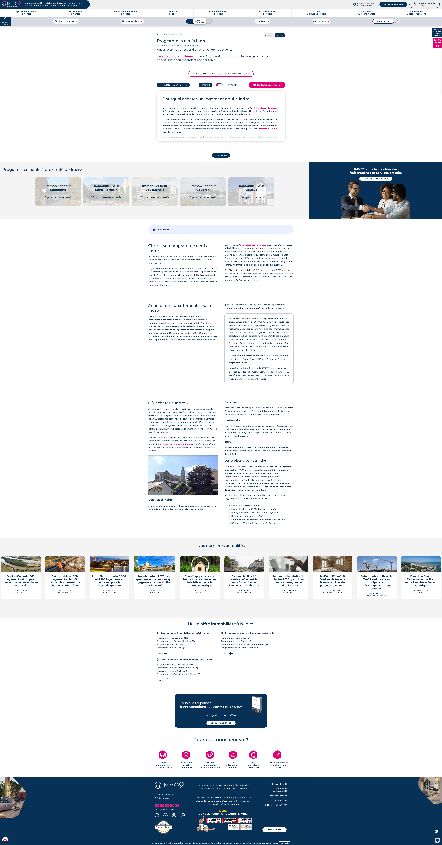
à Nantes (75, 12)
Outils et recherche (416, 12)
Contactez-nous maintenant (177, 56)
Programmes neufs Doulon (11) (236, 641)
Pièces (262, 21)
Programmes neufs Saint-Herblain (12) (176, 641)
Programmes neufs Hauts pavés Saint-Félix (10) (244, 644)
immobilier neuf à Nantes (253, 245)
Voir (161, 653)
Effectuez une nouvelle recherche (221, 73)
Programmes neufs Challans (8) (172, 671)
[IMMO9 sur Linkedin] (183, 815)
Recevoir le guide (221, 723)
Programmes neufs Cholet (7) (171, 644)
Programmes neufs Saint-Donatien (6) (240, 647)
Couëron (272, 108)
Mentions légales (278, 796)
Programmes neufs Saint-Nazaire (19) (175, 664)
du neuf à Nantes (366, 12)
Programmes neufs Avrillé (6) (171, 647)
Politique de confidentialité (280, 790)
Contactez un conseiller (267, 84)
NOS (437, 42)
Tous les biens (132, 21)
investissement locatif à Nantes (176, 444)
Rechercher (383, 21)
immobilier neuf (268, 129)
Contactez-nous (393, 4)
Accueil (159, 35)
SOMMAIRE (163, 229)
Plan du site (281, 800)
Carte (268, 35)
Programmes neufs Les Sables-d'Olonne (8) (178, 674)
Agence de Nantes (316, 12)
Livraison (321, 21)
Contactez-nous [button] (274, 830)
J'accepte (284, 843)
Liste (280, 35)
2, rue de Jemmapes (367, 4)
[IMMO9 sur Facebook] (157, 815)
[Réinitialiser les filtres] (397, 21)
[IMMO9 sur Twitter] (165, 815)
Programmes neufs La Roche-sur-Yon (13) (177, 667)
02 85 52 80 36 (167, 805)
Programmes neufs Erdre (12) (235, 638)
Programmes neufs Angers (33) (172, 638)
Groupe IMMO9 (279, 784)
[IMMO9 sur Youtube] (174, 815)
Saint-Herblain (257, 108)
